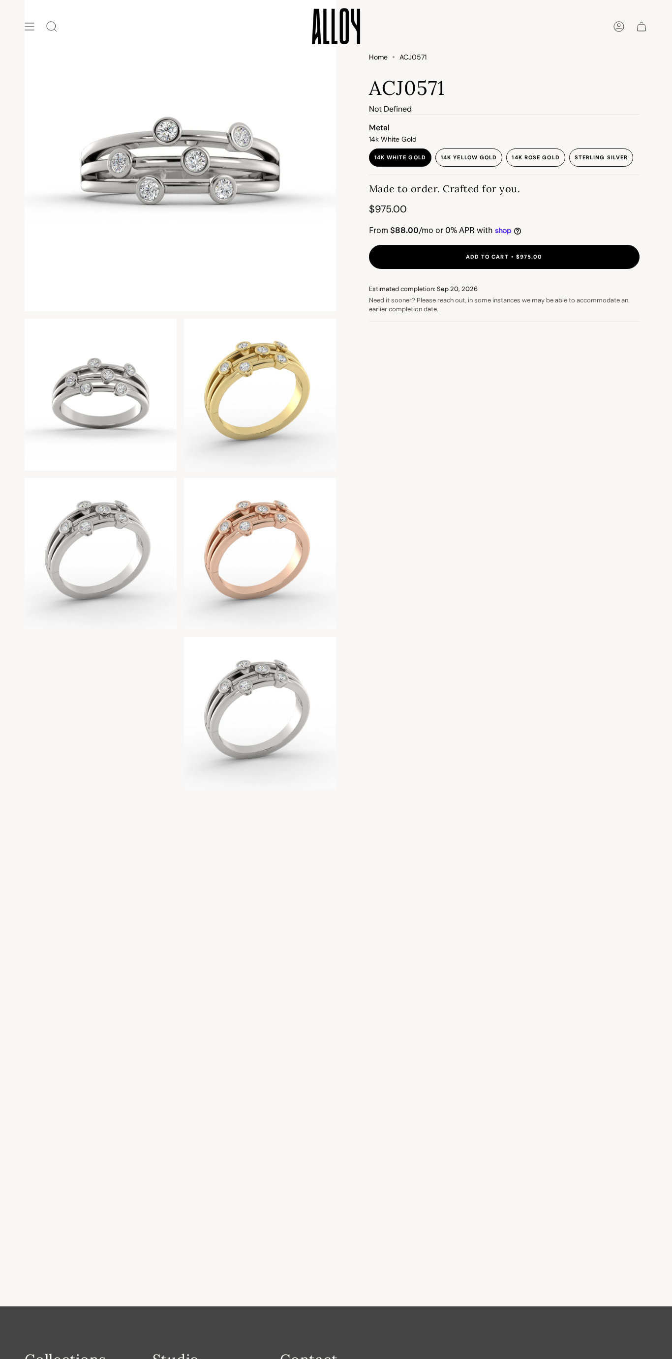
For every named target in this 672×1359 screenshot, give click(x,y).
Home (378, 57)
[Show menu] (29, 26)
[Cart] (641, 26)
